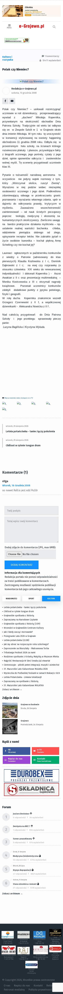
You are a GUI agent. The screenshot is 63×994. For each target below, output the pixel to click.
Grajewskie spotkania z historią (19, 615)
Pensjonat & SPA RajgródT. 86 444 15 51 (24, 957)
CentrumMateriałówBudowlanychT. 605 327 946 (9, 957)
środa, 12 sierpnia (19, 852)
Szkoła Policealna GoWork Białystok (55, 956)
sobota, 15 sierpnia (20, 880)
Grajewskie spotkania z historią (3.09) (22, 623)
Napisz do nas (15, 759)
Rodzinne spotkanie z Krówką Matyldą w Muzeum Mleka (31, 656)
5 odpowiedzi (19, 842)
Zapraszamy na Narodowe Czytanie (21, 619)
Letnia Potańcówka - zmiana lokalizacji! (23, 677)
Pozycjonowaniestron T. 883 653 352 (39, 941)
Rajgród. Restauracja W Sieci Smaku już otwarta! (27, 660)
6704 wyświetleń (38, 860)
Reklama (51, 985)
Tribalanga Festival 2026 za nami (19, 652)
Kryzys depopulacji (22, 870)
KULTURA (51, 599)
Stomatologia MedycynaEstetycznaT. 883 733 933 (40, 957)
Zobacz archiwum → (12, 689)
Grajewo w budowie (30, 704)
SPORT (31, 599)
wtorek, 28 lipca (19, 866)
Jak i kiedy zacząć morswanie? (18, 632)
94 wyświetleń (36, 817)
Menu (9, 28)
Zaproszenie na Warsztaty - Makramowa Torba (26, 648)
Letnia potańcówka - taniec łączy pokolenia (30, 431)
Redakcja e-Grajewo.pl (24, 88)
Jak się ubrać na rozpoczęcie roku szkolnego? (26, 644)
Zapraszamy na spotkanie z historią (21, 681)
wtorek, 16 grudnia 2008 (16, 485)
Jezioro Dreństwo (21, 814)
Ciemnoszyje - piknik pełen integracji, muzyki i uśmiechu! (31, 665)
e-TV (40, 751)
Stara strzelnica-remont (25, 884)
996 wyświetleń (36, 830)
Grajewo (25, 721)
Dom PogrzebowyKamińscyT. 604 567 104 (55, 940)
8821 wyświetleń (38, 874)
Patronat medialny (14, 989)
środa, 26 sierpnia (29, 708)
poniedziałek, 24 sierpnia (32, 725)
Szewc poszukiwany (22, 839)
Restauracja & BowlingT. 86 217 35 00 (24, 941)
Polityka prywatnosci (40, 989)
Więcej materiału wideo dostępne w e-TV (18, 398)
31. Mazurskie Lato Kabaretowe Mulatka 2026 (26, 669)
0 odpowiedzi (19, 817)
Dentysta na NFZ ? (21, 826)
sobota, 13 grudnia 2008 (24, 92)
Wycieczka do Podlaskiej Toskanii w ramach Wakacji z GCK (32, 673)
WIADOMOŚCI (11, 599)
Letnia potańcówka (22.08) (16, 640)
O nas (7, 985)
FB (12, 751)
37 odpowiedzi (20, 888)
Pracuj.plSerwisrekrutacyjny (31, 971)
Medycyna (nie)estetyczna (25, 856)
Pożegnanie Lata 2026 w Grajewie (20, 636)
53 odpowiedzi (20, 860)
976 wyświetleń (36, 842)
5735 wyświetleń (38, 888)
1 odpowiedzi (19, 830)
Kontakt (44, 759)
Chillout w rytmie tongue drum (23, 445)
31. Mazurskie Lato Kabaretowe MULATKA (24, 685)
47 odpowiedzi (20, 874)
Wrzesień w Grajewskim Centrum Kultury (24, 628)
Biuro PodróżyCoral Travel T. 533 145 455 (7, 941)
